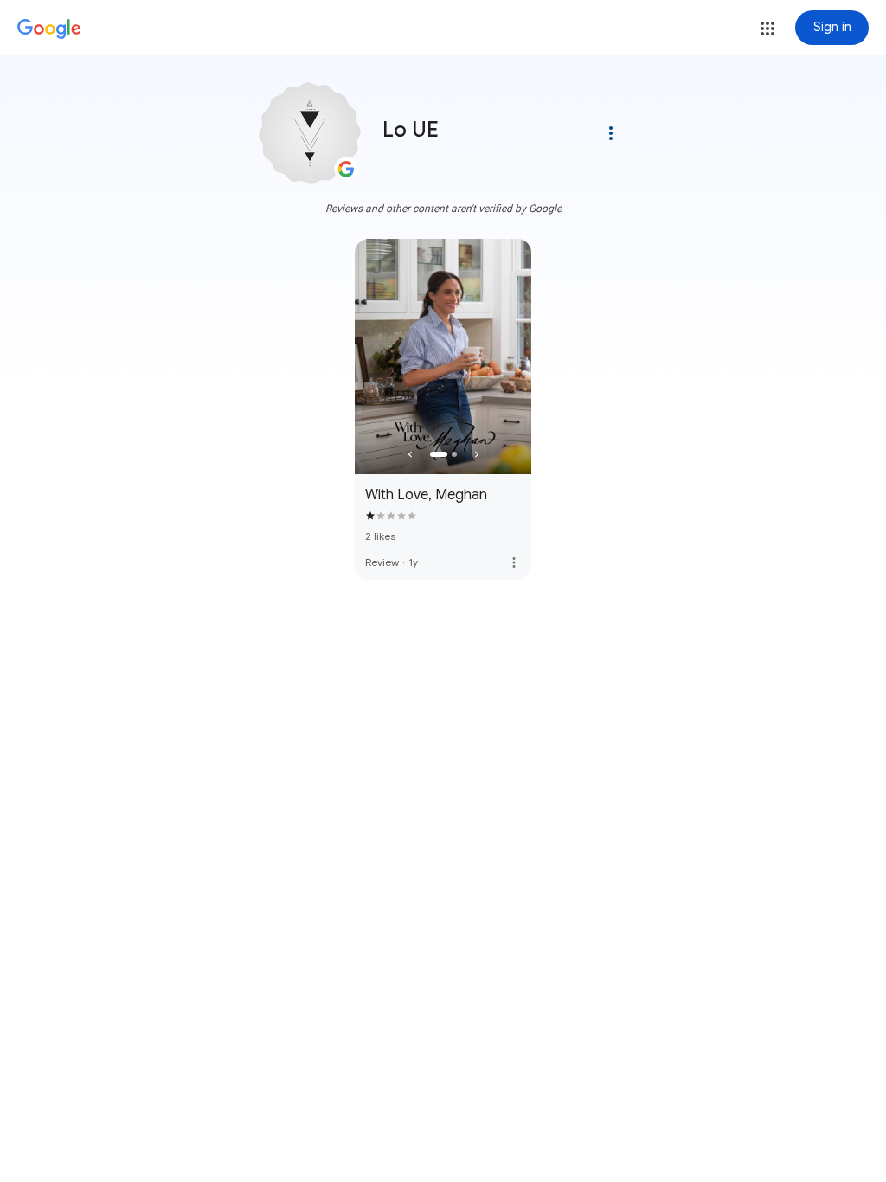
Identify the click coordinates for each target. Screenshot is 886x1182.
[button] (767, 28)
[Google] (49, 29)
